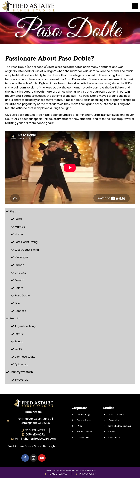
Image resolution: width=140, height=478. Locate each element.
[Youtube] (42, 458)
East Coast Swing (26, 242)
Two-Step (21, 380)
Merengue (21, 257)
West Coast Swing (27, 250)
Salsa (18, 219)
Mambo (20, 227)
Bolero (19, 288)
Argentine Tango (26, 326)
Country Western (21, 372)
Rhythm (15, 211)
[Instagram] (33, 458)
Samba (19, 280)
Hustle (19, 234)
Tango (19, 341)
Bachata (20, 311)
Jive (17, 303)
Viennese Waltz (25, 357)
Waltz (18, 349)
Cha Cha (20, 273)
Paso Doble (22, 295)
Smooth (15, 318)
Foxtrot (20, 334)
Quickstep (21, 364)
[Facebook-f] (25, 458)
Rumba (19, 265)
